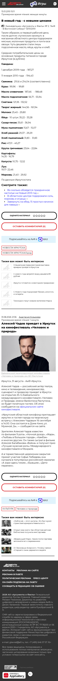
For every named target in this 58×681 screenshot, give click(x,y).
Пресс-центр (40, 578)
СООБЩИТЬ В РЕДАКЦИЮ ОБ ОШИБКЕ (23, 586)
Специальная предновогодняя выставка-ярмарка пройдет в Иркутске (32, 266)
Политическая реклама (16, 578)
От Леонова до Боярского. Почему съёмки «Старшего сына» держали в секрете (32, 549)
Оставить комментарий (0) (29, 226)
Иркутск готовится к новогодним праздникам (34, 283)
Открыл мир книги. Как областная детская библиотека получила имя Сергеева (32, 531)
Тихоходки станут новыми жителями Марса (33, 301)
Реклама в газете (12, 574)
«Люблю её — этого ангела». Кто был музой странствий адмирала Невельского (32, 522)
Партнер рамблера (26, 667)
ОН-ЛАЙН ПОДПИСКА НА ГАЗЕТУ (19, 582)
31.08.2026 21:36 (9, 317)
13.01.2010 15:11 (8, 11)
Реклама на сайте (28, 570)
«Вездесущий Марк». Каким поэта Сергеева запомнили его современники (33, 540)
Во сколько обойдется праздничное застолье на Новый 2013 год (27, 191)
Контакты (8, 570)
